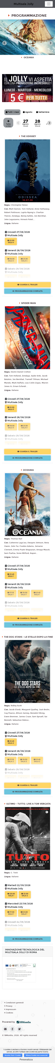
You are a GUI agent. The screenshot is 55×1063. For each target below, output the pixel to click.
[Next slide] (50, 43)
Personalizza (26, 1059)
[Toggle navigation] (49, 4)
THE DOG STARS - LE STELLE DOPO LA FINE (28, 637)
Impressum (10, 1009)
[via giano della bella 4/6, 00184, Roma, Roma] (6, 235)
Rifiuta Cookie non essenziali (37, 1055)
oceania (28, 470)
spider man (28, 303)
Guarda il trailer (29, 285)
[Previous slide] (4, 43)
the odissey (28, 136)
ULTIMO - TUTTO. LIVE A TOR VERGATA (28, 803)
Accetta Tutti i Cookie (13, 1055)
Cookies (9, 1013)
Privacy (8, 1006)
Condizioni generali (14, 1003)
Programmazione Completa (29, 291)
